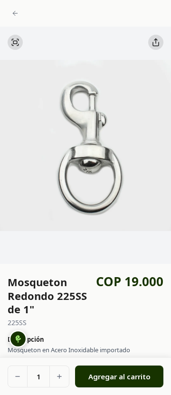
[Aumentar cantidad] (59, 376)
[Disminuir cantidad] (17, 376)
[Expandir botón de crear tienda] (18, 339)
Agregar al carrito (119, 376)
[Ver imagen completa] (15, 42)
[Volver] (15, 12)
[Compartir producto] (155, 42)
